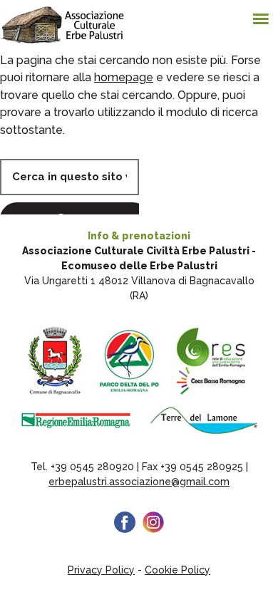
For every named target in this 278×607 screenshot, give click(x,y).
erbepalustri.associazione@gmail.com (139, 481)
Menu (263, 14)
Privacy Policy (101, 570)
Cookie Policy (177, 570)
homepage (123, 77)
